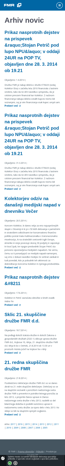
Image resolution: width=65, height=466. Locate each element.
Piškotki (40, 451)
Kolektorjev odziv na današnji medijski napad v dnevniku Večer (32, 205)
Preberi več (11, 105)
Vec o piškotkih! (15, 463)
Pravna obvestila (26, 451)
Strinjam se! (10, 463)
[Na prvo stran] (12, 5)
